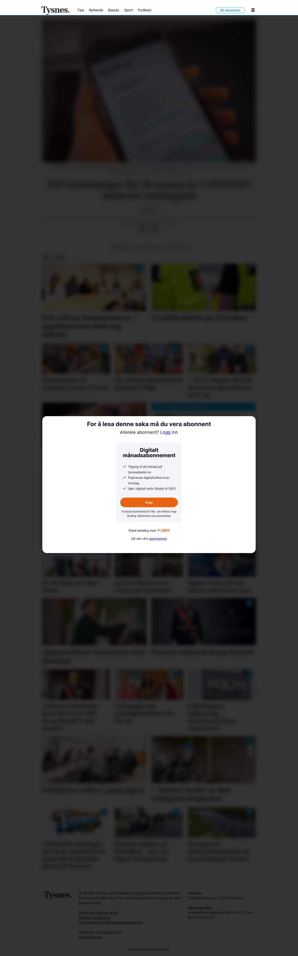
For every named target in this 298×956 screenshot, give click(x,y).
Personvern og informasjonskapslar (111, 922)
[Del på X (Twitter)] (149, 230)
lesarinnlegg (149, 248)
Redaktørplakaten (94, 917)
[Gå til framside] (55, 10)
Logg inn (149, 432)
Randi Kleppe (90, 937)
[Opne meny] (253, 11)
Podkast (144, 10)
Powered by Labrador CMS (149, 949)
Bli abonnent (230, 10)
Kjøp (149, 502)
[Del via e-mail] (155, 230)
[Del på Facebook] (142, 230)
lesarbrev (120, 248)
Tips (80, 10)
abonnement (158, 538)
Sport (128, 10)
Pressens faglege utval (98, 912)
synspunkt (177, 248)
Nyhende (96, 10)
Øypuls (113, 10)
